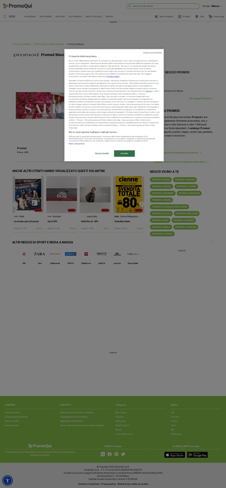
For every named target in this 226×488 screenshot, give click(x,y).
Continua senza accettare (152, 53)
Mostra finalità (102, 153)
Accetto (124, 153)
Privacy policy (113, 76)
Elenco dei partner (77, 144)
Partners (148, 91)
